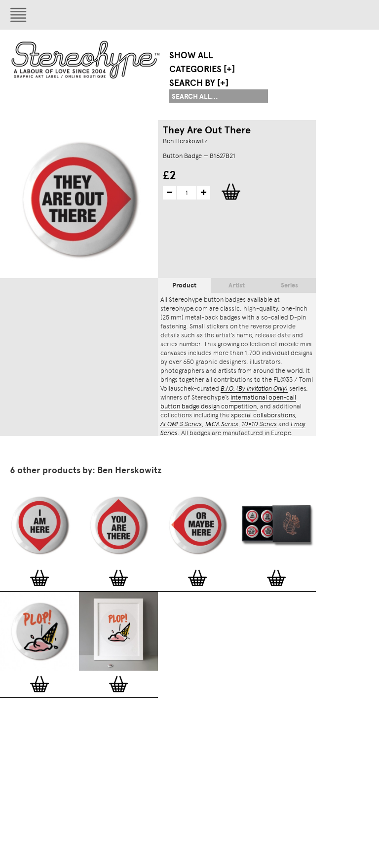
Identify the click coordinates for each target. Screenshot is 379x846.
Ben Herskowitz (185, 141)
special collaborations (263, 415)
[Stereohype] (86, 60)
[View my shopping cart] (293, 15)
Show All (191, 55)
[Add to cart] (39, 578)
